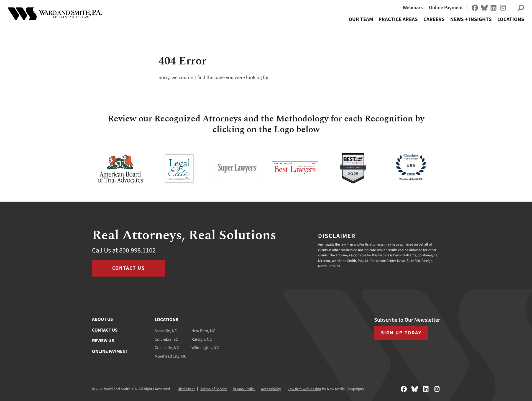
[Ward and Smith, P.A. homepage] (55, 14)
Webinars (413, 7)
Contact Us (128, 268)
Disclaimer (186, 389)
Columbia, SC (166, 339)
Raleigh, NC (201, 339)
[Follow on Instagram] (503, 7)
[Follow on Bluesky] (484, 7)
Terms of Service (213, 389)
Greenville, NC (167, 348)
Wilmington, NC (205, 348)
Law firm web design (304, 389)
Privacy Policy (244, 389)
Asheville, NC (166, 331)
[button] (521, 7)
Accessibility (271, 389)
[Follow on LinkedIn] (493, 7)
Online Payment (446, 7)
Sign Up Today (401, 332)
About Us (102, 319)
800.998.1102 (137, 250)
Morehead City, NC (170, 356)
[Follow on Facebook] (475, 7)
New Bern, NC (203, 331)
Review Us (103, 340)
